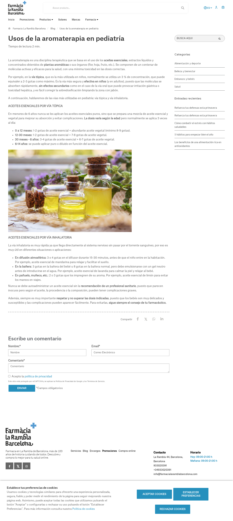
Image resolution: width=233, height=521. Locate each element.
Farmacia (91, 20)
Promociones (109, 451)
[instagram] (26, 465)
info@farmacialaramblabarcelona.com (175, 474)
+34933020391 (162, 470)
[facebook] (9, 465)
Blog (52, 28)
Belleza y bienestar (184, 71)
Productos (45, 20)
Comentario (16, 360)
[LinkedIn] (162, 319)
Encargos (95, 451)
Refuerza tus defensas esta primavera (195, 107)
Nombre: (14, 346)
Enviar (21, 388)
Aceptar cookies (154, 494)
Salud (177, 87)
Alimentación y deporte (187, 64)
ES (208, 7)
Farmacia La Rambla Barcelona (29, 28)
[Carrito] (223, 8)
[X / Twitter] (146, 319)
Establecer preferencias (190, 494)
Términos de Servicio (96, 381)
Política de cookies (83, 509)
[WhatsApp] (154, 319)
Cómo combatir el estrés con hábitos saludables (194, 124)
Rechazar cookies (173, 509)
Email (95, 346)
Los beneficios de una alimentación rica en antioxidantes (197, 144)
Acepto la (32, 376)
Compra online (127, 451)
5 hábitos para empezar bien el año (193, 134)
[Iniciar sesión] (217, 8)
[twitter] (18, 465)
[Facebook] (138, 319)
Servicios (76, 451)
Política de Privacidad (64, 381)
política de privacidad (38, 376)
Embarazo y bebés (184, 79)
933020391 (160, 466)
